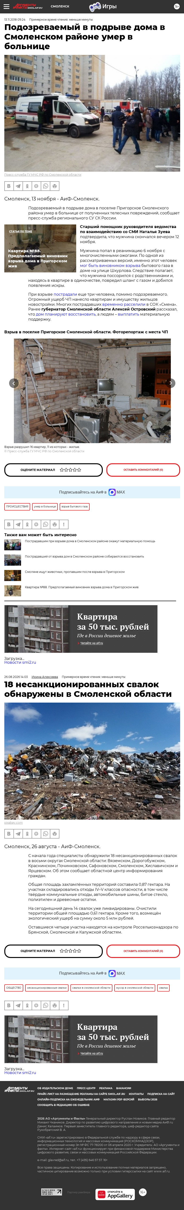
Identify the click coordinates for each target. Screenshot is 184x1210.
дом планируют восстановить (66, 314)
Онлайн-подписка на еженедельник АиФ (68, 1099)
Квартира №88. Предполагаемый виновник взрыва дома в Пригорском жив (81, 587)
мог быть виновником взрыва (110, 265)
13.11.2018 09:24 (14, 19)
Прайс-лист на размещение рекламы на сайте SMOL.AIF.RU (81, 1094)
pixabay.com (13, 822)
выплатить (128, 314)
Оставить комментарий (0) (143, 469)
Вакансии (123, 1088)
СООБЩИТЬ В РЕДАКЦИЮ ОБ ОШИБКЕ (63, 1105)
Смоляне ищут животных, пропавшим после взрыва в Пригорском (75, 572)
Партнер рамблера (78, 1192)
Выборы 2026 (147, 1099)
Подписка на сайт (161, 1094)
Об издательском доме (55, 1088)
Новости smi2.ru (20, 662)
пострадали (65, 294)
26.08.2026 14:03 (16, 677)
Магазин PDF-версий (119, 1099)
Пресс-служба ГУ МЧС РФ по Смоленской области (42, 174)
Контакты (136, 1094)
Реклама (105, 1088)
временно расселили (123, 304)
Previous (14, 383)
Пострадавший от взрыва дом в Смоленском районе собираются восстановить (84, 556)
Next (170, 383)
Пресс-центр (86, 1088)
